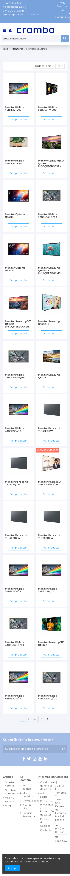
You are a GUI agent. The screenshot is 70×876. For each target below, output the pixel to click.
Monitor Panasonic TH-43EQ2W (16, 483)
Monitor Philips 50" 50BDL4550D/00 (49, 483)
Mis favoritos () (62, 6)
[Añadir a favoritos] (13, 102)
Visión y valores (9, 799)
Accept (12, 868)
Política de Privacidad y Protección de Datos (47, 808)
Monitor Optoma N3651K (15, 269)
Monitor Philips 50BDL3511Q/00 (47, 697)
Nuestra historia (9, 784)
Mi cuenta (27, 787)
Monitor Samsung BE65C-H (49, 322)
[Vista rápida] (23, 102)
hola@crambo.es (13, 6)
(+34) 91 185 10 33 (13, 2)
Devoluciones (31, 800)
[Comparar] (18, 102)
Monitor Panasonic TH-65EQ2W (49, 536)
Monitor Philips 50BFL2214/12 (14, 590)
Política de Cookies (45, 822)
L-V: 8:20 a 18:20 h (13, 10)
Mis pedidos (28, 795)
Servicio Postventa (29, 814)
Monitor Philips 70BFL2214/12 (14, 108)
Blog (8, 805)
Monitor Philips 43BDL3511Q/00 (14, 643)
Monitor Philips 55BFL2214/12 (47, 590)
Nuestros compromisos (13, 792)
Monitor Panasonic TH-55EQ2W (49, 429)
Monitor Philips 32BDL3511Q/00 (47, 215)
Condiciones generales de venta (47, 785)
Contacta (32, 14)
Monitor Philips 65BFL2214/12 (14, 697)
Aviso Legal (43, 795)
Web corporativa (13, 14)
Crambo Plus (27, 807)
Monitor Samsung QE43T (49, 376)
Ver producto (18, 119)
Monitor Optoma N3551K (15, 215)
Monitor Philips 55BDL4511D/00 (14, 162)
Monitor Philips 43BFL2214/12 (14, 429)
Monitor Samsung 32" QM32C (51, 643)
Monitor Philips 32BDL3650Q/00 (15, 376)
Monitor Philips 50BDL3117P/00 (47, 108)
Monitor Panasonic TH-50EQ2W (16, 536)
